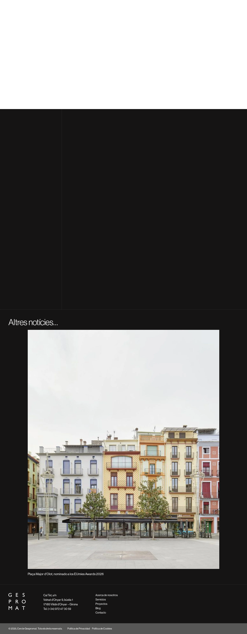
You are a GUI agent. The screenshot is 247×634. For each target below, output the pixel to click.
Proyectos (101, 603)
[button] (10, 450)
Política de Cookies (102, 628)
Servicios (100, 599)
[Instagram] (230, 628)
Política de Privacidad (78, 628)
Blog (98, 608)
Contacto (100, 612)
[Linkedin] (237, 628)
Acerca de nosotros (106, 595)
